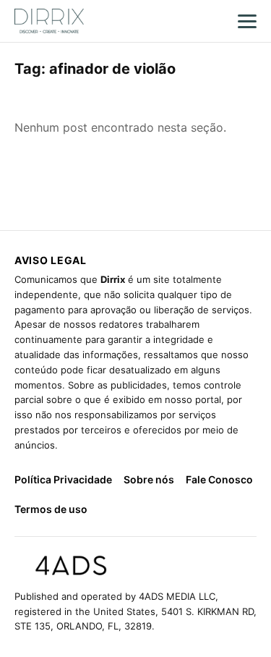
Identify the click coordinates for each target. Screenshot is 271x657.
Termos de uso (50, 509)
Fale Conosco (219, 479)
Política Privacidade (63, 479)
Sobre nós (149, 479)
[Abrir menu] (247, 21)
